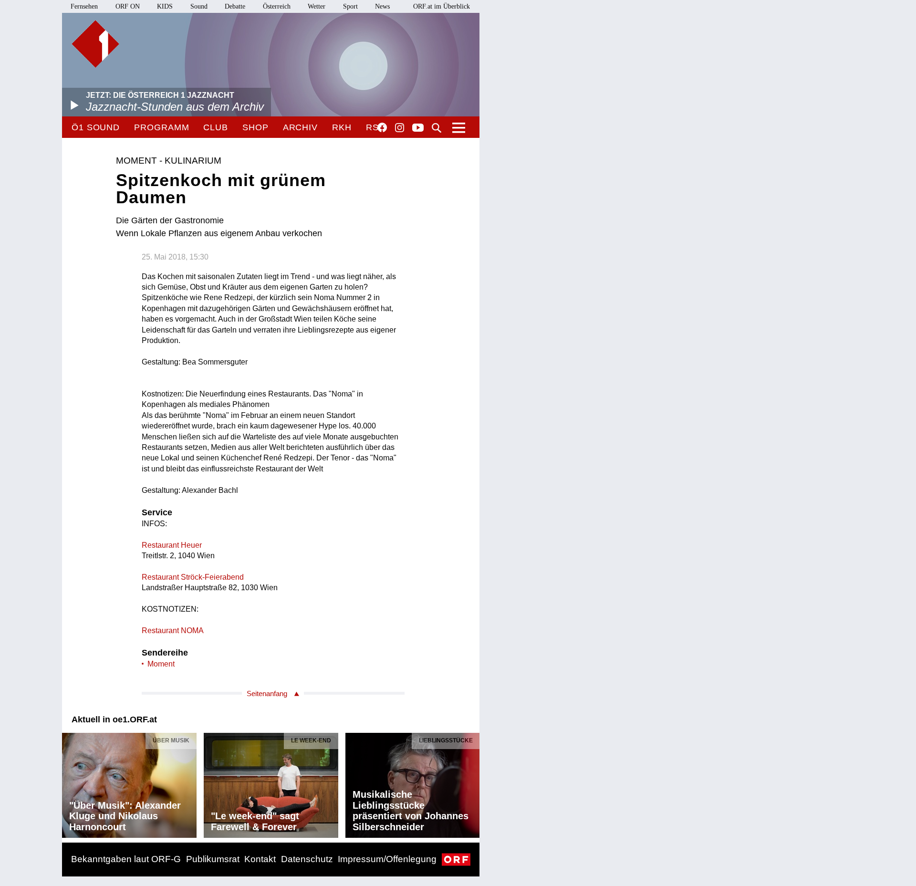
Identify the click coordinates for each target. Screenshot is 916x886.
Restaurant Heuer (172, 545)
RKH (342, 127)
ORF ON (127, 6)
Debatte (235, 6)
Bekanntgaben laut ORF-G (126, 859)
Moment (161, 664)
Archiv (300, 127)
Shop (255, 127)
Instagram (399, 128)
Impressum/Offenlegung (387, 859)
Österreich (277, 6)
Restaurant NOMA (173, 630)
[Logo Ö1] (95, 44)
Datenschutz (307, 859)
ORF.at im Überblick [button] (441, 6)
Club (215, 127)
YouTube (418, 128)
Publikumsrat (212, 859)
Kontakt (260, 859)
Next (471, 782)
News (382, 6)
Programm (161, 127)
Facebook (382, 127)
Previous (69, 782)
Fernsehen (84, 6)
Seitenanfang (267, 693)
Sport (350, 6)
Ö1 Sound (96, 127)
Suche (436, 128)
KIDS (165, 6)
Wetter (316, 6)
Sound (199, 6)
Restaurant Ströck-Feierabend (193, 577)
